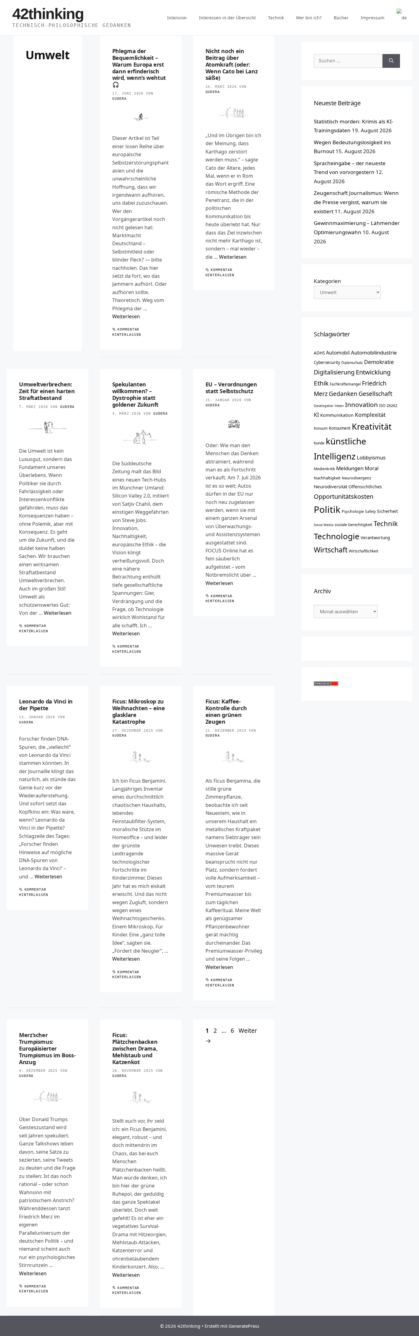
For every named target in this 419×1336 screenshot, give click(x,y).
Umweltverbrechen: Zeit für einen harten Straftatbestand (47, 391)
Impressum (372, 18)
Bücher (341, 18)
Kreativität (372, 426)
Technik (276, 18)
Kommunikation (337, 415)
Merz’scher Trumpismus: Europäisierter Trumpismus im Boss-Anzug (47, 1048)
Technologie (336, 536)
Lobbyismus (371, 457)
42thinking (48, 13)
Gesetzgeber (323, 406)
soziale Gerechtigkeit (353, 524)
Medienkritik (324, 468)
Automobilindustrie (374, 352)
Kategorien (327, 281)
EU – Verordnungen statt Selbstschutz (231, 388)
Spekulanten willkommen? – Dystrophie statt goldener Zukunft (135, 394)
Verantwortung (375, 537)
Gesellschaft (375, 393)
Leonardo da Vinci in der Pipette (46, 705)
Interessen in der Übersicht (227, 18)
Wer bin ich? (308, 18)
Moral (372, 468)
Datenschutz (352, 362)
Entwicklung (373, 372)
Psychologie (353, 511)
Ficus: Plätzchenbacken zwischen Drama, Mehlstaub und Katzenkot (135, 1048)
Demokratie (379, 362)
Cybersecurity (327, 362)
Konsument (340, 428)
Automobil (338, 352)
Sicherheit (387, 511)
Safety (370, 511)
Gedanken (343, 393)
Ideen (339, 406)
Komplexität (370, 414)
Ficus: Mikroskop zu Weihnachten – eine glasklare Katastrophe (138, 711)
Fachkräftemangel (345, 383)
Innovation (361, 404)
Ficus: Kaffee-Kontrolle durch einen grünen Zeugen (226, 711)
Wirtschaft (331, 550)
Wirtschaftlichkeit (363, 550)
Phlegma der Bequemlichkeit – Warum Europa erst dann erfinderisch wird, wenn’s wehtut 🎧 (139, 67)
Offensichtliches (365, 487)
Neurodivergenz (356, 478)
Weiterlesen (126, 316)
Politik (327, 509)
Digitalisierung (334, 372)
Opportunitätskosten (343, 496)
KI (316, 414)
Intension (177, 18)
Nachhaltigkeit (327, 478)
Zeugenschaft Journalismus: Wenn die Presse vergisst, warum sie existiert (356, 202)
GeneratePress (244, 1326)
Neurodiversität (330, 486)
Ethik (321, 383)
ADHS (319, 353)
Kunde (319, 442)
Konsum (321, 428)
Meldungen (349, 468)
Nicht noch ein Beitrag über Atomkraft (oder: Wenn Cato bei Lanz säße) (232, 64)
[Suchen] (391, 61)
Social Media (323, 525)
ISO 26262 (388, 405)
